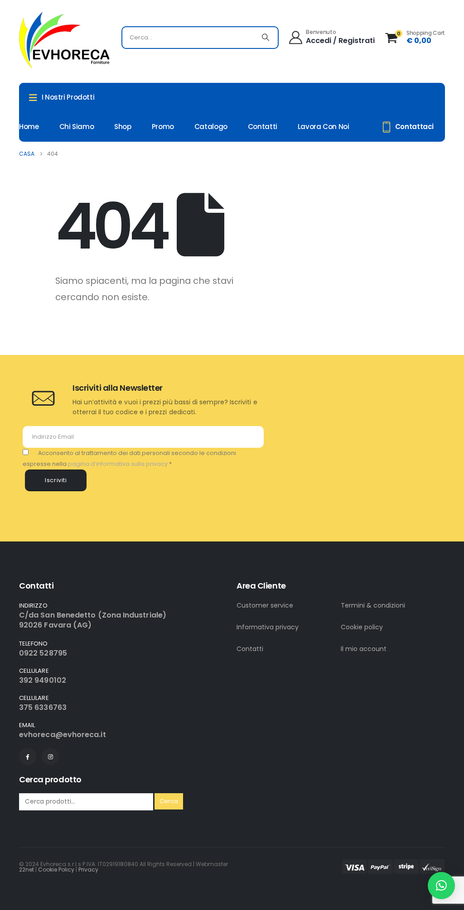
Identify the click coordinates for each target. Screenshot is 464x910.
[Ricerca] (265, 37)
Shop (122, 126)
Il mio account (364, 648)
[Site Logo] (64, 40)
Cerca (169, 801)
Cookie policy (362, 627)
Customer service (265, 605)
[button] (441, 885)
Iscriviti (56, 480)
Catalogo (210, 126)
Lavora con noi (323, 126)
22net (26, 869)
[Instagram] (50, 756)
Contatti (262, 126)
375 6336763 (43, 707)
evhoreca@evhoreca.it (62, 734)
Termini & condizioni (373, 605)
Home (29, 126)
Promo (163, 126)
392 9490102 (42, 680)
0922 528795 (43, 653)
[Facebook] (27, 756)
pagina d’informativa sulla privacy (118, 464)
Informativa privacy (268, 627)
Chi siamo (76, 126)
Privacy (88, 869)
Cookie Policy (56, 869)
